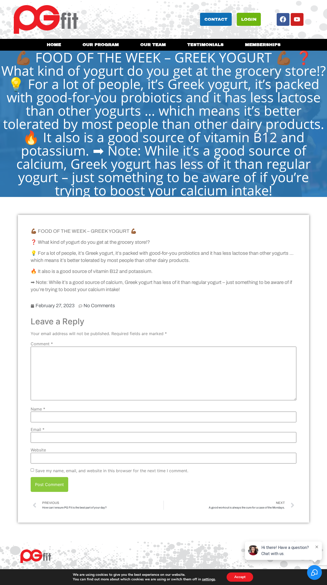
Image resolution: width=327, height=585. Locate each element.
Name (38, 409)
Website (38, 450)
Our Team (153, 44)
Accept (240, 577)
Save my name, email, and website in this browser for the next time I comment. (111, 471)
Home (54, 44)
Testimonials (205, 44)
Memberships (263, 44)
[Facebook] (283, 19)
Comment (42, 344)
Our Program (101, 44)
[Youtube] (297, 19)
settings (208, 579)
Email (37, 429)
